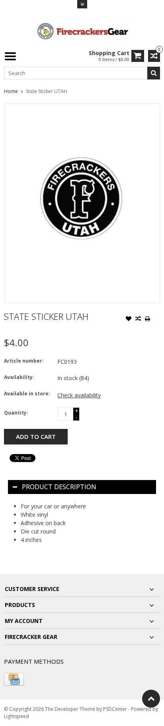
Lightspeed (16, 716)
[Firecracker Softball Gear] (82, 30)
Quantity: (16, 412)
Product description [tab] (59, 486)
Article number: (24, 360)
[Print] (147, 319)
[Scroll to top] (151, 699)
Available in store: (27, 393)
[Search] (153, 73)
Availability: (19, 377)
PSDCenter (115, 709)
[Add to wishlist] (128, 319)
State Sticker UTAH (46, 91)
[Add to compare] (138, 319)
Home (11, 91)
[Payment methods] (14, 679)
